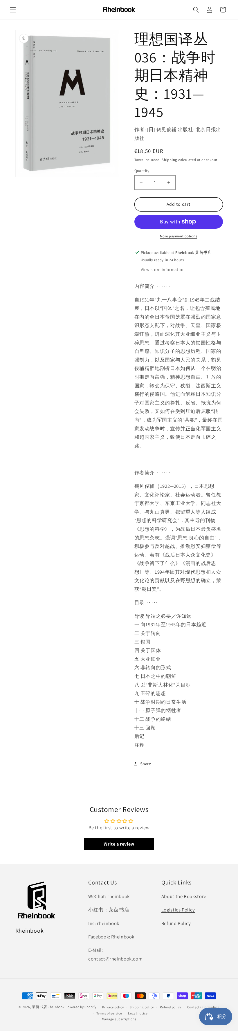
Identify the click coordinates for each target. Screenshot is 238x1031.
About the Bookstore (183, 896)
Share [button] (145, 763)
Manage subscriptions (119, 1019)
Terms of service (109, 1013)
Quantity (141, 170)
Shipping (169, 159)
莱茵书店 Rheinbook (48, 1007)
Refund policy (170, 1007)
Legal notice (138, 1013)
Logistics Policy (178, 910)
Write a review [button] (119, 844)
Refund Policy (176, 923)
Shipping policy (142, 1007)
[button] (12, 9)
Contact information (203, 1007)
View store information (163, 269)
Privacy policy (113, 1007)
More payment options (178, 236)
